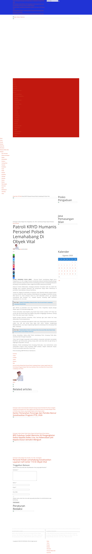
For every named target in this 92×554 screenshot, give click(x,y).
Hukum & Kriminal (19, 96)
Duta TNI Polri (17, 94)
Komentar (15, 470)
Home (14, 79)
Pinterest (14, 361)
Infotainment (17, 131)
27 (67, 273)
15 (72, 268)
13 (67, 268)
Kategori (14, 92)
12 (64, 268)
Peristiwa (16, 102)
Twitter (14, 355)
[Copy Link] (35, 262)
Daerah (16, 121)
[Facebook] (35, 258)
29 (72, 273)
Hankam (3, 172)
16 (75, 268)
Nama (14, 482)
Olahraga (17, 117)
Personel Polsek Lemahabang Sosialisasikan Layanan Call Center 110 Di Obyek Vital (32, 460)
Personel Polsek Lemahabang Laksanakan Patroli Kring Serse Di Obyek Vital (28, 13)
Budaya (16, 123)
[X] (35, 257)
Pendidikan (17, 108)
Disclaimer (15, 88)
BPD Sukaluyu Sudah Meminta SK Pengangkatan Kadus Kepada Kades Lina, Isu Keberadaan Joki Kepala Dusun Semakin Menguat (34, 437)
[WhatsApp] (35, 255)
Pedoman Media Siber (17, 90)
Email (14, 487)
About (14, 80)
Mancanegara (17, 125)
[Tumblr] (35, 272)
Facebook (15, 353)
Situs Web (15, 492)
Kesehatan (17, 115)
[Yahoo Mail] (35, 269)
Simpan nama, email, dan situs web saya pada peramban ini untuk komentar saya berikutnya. (32, 499)
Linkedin (14, 357)
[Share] (35, 278)
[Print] (35, 264)
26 (64, 273)
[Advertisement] (46, 68)
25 (61, 273)
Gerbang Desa (17, 104)
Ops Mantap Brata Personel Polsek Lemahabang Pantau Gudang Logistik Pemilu (31, 365)
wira (21, 249)
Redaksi (14, 84)
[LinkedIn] (35, 274)
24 (59, 273)
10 (59, 268)
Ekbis (15, 129)
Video (15, 135)
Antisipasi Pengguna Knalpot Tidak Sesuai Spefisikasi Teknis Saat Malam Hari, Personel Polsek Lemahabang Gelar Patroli (33, 367)
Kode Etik (15, 86)
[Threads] (35, 276)
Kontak (14, 82)
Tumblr (14, 359)
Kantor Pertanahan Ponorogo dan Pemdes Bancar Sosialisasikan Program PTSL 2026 (34, 414)
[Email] (35, 271)
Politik (3, 170)
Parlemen (16, 119)
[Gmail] (35, 267)
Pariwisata (17, 127)
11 (61, 268)
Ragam (16, 98)
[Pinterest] (35, 265)
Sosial (16, 110)
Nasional (16, 106)
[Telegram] (35, 260)
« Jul (59, 280)
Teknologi (17, 133)
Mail (14, 363)
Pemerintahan (18, 100)
